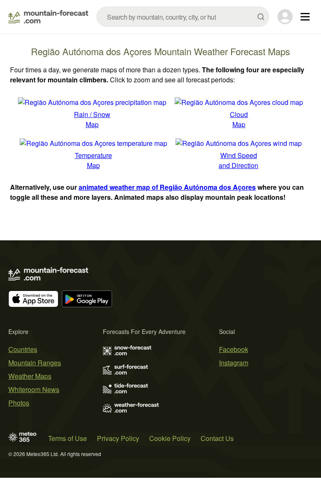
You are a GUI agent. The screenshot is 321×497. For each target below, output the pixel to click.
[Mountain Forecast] (48, 16)
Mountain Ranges (34, 362)
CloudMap (239, 119)
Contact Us (217, 438)
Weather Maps (29, 376)
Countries (22, 349)
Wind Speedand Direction (238, 160)
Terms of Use (67, 438)
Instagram (233, 362)
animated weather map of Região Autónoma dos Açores (167, 187)
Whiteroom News (33, 389)
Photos (18, 403)
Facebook (233, 349)
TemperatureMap (93, 160)
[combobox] (183, 17)
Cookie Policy (170, 438)
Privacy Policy (118, 438)
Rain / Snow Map (92, 119)
